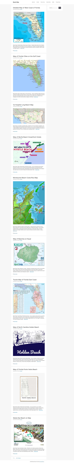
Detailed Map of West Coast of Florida (26, 8)
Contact (38, 2)
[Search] (60, 8)
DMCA (53, 2)
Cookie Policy (48, 2)
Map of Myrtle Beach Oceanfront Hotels (27, 137)
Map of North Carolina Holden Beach (26, 327)
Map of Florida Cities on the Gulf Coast (26, 56)
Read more (22, 48)
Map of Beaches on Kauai (22, 239)
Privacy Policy (58, 2)
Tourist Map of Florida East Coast (25, 280)
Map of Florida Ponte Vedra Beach (25, 369)
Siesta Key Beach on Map (22, 418)
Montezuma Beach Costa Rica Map (25, 178)
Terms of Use (43, 2)
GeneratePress (41, 461)
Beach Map (16, 2)
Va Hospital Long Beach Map (23, 105)
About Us (33, 2)
